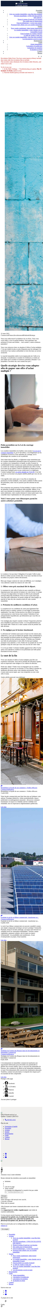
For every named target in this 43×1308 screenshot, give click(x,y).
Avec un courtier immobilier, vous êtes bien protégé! (25, 14)
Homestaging (38, 41)
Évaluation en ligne (36, 49)
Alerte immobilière (36, 44)
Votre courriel (9, 1188)
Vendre (40, 26)
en (27, 5)
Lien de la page (9, 1187)
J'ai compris (5, 1229)
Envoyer (4, 1196)
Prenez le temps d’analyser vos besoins (30, 19)
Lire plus (3, 807)
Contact (39, 51)
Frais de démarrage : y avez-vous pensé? (29, 23)
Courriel (11, 1096)
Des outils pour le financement (32, 21)
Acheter (39, 12)
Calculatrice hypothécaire (34, 46)
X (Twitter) (12, 1086)
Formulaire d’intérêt (11, 1126)
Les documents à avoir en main (32, 39)
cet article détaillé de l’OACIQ (25, 472)
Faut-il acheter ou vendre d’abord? (31, 33)
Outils (40, 42)
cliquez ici (4, 1225)
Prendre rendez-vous (7, 1104)
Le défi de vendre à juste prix (33, 35)
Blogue (40, 53)
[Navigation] (20, 2)
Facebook (11, 1083)
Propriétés (39, 10)
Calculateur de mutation (34, 48)
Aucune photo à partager (8, 1099)
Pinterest (11, 1090)
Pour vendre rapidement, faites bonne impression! (26, 28)
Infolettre (7, 1181)
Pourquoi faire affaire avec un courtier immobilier (26, 25)
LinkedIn (11, 1093)
